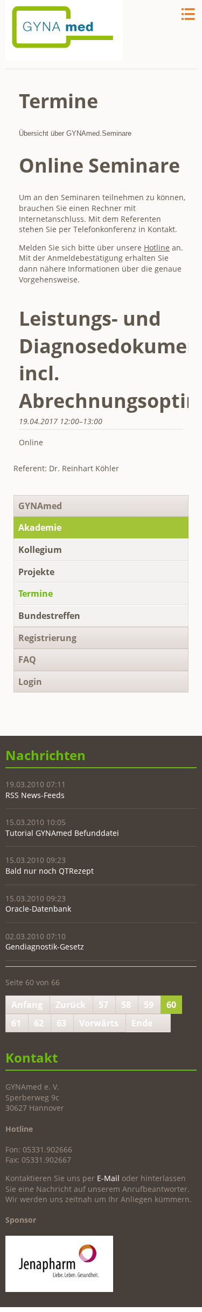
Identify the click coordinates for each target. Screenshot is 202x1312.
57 (103, 1005)
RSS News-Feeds (35, 795)
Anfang (27, 1005)
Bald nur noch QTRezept (49, 871)
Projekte (36, 572)
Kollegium (40, 550)
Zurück (70, 1005)
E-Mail (108, 1178)
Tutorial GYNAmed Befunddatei (62, 833)
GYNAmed (40, 506)
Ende (141, 1023)
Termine (35, 593)
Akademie (39, 527)
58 (126, 1005)
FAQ (27, 659)
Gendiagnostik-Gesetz (44, 946)
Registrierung (47, 638)
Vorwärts (99, 1023)
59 (149, 1005)
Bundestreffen (49, 616)
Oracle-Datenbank (38, 909)
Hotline (157, 247)
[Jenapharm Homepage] (59, 1289)
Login (30, 682)
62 (39, 1023)
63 (61, 1023)
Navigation (187, 14)
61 (16, 1023)
